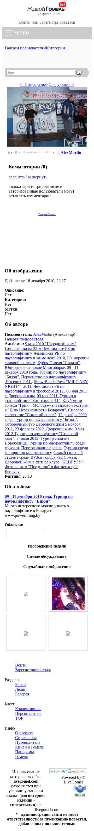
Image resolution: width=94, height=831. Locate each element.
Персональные (28, 713)
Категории (55, 48)
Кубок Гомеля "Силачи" (58, 362)
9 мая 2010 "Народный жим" (50, 344)
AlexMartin (71, 152)
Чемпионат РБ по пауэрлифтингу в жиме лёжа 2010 (35, 355)
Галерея (22, 694)
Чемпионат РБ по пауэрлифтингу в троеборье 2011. (34, 388)
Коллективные (28, 708)
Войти (25, 22)
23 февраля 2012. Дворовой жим (44, 429)
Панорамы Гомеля (24, 754)
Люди (20, 689)
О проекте (24, 733)
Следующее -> (61, 84)
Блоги (20, 684)
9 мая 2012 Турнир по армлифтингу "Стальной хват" (44, 434)
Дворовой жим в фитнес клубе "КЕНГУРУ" (44, 462)
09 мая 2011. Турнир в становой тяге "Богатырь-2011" (40, 398)
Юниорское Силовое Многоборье (35, 367)
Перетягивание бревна (41, 448)
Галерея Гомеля (47, 214)
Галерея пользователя (24, 339)
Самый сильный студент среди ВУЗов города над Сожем (44, 455)
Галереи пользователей (25, 48)
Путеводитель (27, 742)
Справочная (26, 737)
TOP (19, 718)
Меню (21, 33)
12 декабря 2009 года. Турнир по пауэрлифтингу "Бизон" (46, 417)
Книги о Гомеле (29, 747)
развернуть (37, 177)
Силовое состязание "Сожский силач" (44, 412)
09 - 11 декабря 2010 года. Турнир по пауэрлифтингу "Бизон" (45, 372)
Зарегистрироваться (57, 22)
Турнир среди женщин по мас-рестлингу (46, 450)
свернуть (17, 177)
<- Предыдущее (34, 84)
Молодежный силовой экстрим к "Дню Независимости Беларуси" (47, 407)
